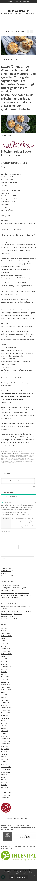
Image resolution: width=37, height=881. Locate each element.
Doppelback (18, 614)
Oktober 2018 (5, 744)
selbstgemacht (28, 461)
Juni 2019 (4, 723)
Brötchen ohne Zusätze (7, 455)
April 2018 (4, 756)
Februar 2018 (5, 762)
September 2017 (6, 772)
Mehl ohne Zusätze (26, 456)
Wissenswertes (6, 576)
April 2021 (4, 672)
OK (12, 877)
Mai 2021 (4, 669)
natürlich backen (5, 458)
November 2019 (6, 710)
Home (6, 31)
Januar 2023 (5, 664)
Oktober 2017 (5, 769)
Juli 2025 (3, 641)
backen (16, 454)
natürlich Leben (26, 458)
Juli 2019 (3, 721)
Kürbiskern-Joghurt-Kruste (9, 590)
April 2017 (4, 785)
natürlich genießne (16, 458)
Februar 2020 (5, 703)
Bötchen (21, 454)
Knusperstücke (5, 456)
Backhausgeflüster (18, 10)
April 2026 (4, 631)
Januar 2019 (5, 736)
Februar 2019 (5, 733)
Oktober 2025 (5, 633)
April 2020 (4, 697)
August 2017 (5, 774)
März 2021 (4, 674)
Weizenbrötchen (11, 462)
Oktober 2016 (5, 798)
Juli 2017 (3, 777)
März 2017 (4, 787)
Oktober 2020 (5, 687)
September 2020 (6, 690)
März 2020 (4, 700)
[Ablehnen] (35, 875)
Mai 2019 (4, 726)
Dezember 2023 (6, 649)
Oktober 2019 (5, 713)
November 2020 (6, 685)
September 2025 (6, 636)
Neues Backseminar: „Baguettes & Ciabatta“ (15, 593)
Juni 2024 (4, 646)
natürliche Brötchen (6, 459)
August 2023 (5, 656)
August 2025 (5, 638)
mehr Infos (21, 877)
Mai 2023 (4, 661)
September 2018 (6, 746)
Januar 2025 (5, 643)
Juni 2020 (4, 695)
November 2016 (6, 795)
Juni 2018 (4, 751)
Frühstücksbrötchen (20, 455)
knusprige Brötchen (15, 456)
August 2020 (5, 692)
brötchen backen (29, 454)
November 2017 (6, 767)
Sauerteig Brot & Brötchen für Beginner (13, 588)
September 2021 (6, 667)
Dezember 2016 (6, 792)
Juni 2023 (4, 659)
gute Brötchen (30, 455)
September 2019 (6, 715)
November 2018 (6, 741)
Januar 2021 (5, 679)
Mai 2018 (4, 754)
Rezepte (11, 31)
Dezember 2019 (6, 708)
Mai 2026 (4, 628)
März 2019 (4, 731)
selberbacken (19, 461)
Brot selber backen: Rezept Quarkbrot (19, 611)
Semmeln (3, 462)
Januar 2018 (5, 764)
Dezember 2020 (6, 682)
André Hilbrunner (18, 452)
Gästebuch (17, 619)
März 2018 (4, 759)
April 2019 (4, 728)
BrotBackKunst (6, 413)
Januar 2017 (5, 790)
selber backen (11, 461)
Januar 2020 (5, 705)
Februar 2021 (5, 677)
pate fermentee (31, 459)
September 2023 (6, 654)
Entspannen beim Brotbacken (10, 585)
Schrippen (4, 461)
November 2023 (6, 651)
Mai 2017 (4, 782)
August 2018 (5, 749)
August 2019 (5, 718)
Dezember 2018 (6, 739)
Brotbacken (4, 568)
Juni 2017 (4, 780)
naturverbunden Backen (19, 459)
